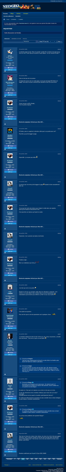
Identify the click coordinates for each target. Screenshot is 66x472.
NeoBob (10, 135)
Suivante (59, 459)
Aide (30, 464)
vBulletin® (56, 469)
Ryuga (10, 340)
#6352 (59, 205)
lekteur (10, 56)
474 (45, 459)
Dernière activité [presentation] (16, 38)
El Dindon (10, 107)
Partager (11, 67)
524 (49, 459)
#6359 (59, 405)
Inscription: (8, 62)
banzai (10, 385)
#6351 (59, 181)
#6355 (59, 285)
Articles (18, 13)
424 (23, 459)
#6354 (59, 257)
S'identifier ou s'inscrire (56, 1)
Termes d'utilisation (48, 464)
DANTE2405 (10, 315)
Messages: (8, 65)
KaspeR (10, 188)
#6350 (59, 154)
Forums (5, 13)
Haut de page (59, 464)
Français (7, 465)
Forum (8, 19)
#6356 (59, 309)
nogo (10, 291)
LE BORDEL (13, 19)
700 (54, 459)
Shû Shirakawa (10, 82)
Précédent (9, 459)
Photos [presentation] (25, 38)
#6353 (59, 233)
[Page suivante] (54, 41)
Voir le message (32, 382)
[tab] (7, 39)
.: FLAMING (20, 19)
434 (40, 459)
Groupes (25, 13)
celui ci (25, 53)
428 (32, 459)
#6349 (59, 128)
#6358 (59, 379)
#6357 (59, 334)
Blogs (12, 13)
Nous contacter (36, 464)
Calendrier (18, 16)
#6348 (59, 101)
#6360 (59, 433)
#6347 (59, 75)
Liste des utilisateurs (8, 16)
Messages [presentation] (7, 38)
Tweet (11, 69)
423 (19, 459)
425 (27, 459)
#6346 (59, 49)
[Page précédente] (50, 41)
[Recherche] (37, 41)
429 (36, 459)
